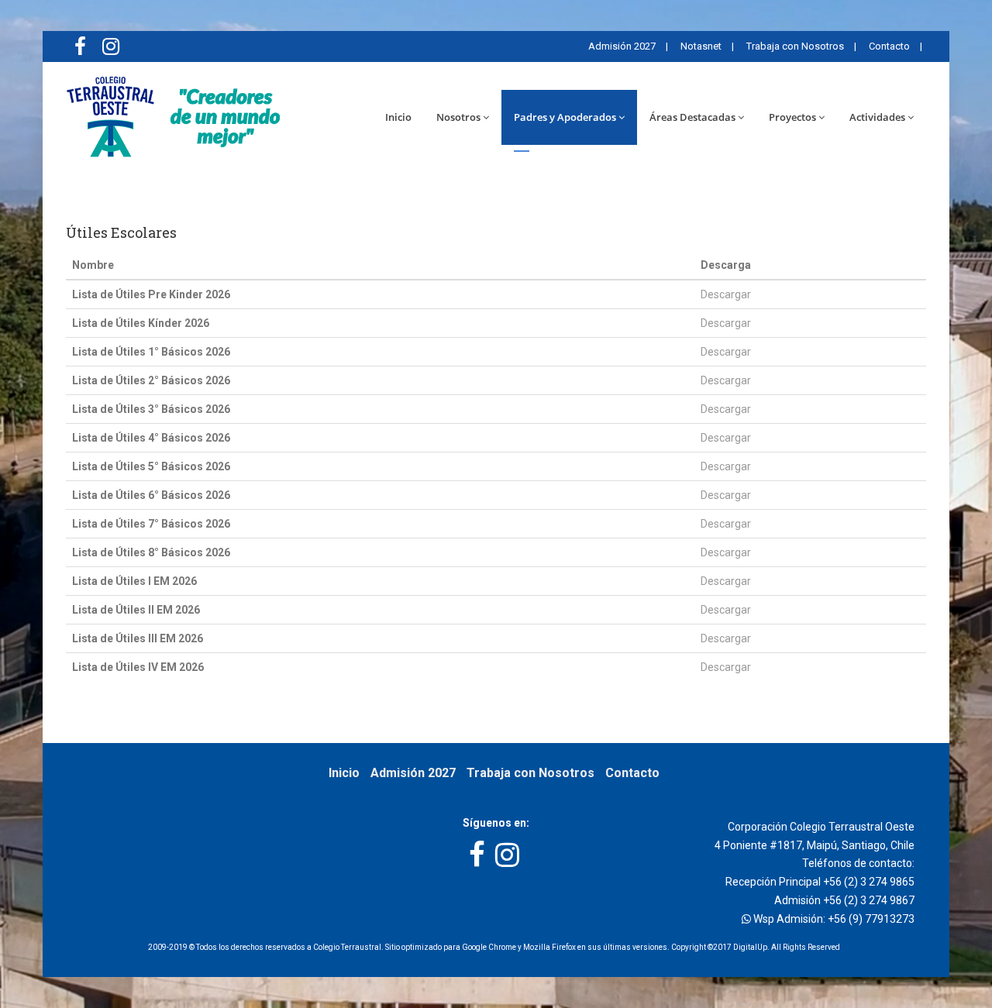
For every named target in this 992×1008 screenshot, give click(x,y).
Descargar (726, 294)
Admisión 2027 (621, 46)
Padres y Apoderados (565, 117)
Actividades (877, 117)
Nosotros (458, 117)
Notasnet (700, 46)
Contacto (888, 46)
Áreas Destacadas (692, 117)
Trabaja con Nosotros (794, 46)
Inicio (398, 117)
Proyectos (792, 117)
